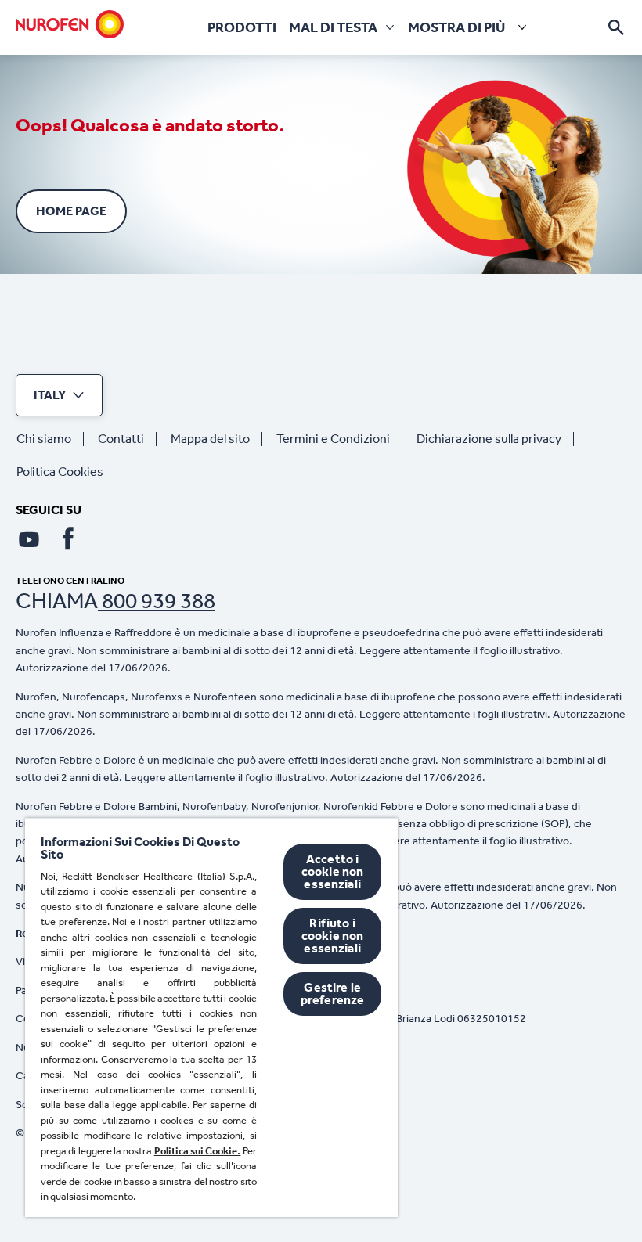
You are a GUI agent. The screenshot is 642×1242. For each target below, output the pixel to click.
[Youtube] (29, 539)
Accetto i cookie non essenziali (332, 871)
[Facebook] (68, 539)
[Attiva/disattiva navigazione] (616, 27)
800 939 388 (156, 601)
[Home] (70, 24)
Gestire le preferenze (333, 993)
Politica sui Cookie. (197, 1151)
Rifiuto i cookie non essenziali (332, 936)
